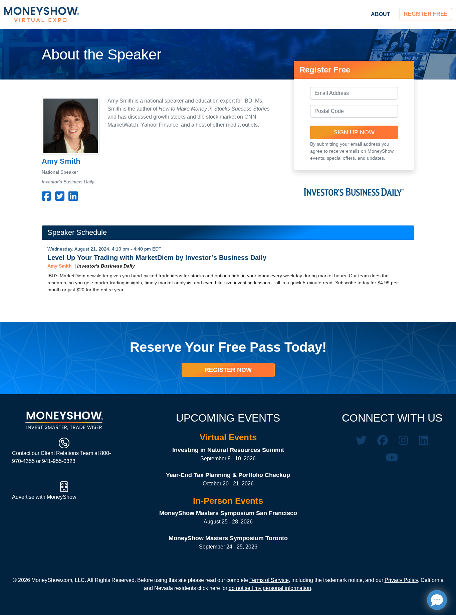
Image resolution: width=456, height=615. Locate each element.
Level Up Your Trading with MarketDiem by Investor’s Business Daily (156, 257)
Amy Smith (59, 266)
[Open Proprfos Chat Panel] (437, 600)
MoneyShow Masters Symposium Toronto (228, 538)
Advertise (24, 497)
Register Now (228, 369)
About (380, 14)
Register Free (426, 14)
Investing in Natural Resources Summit (228, 450)
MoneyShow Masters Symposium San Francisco (228, 513)
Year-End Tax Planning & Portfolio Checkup (228, 475)
